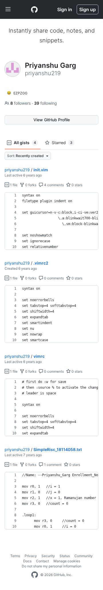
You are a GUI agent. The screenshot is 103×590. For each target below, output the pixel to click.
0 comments (53, 278)
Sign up (87, 9)
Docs (27, 561)
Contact (42, 561)
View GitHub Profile (51, 119)
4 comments (53, 185)
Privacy (31, 556)
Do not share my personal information (51, 566)
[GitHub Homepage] (34, 575)
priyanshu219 (17, 169)
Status (65, 556)
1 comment (52, 464)
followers (21, 103)
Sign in (64, 9)
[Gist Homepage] (34, 9)
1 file (13, 185)
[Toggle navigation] (8, 9)
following (45, 103)
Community (83, 556)
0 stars (76, 185)
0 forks (30, 185)
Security (48, 556)
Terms (15, 556)
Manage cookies (67, 561)
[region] (51, 221)
